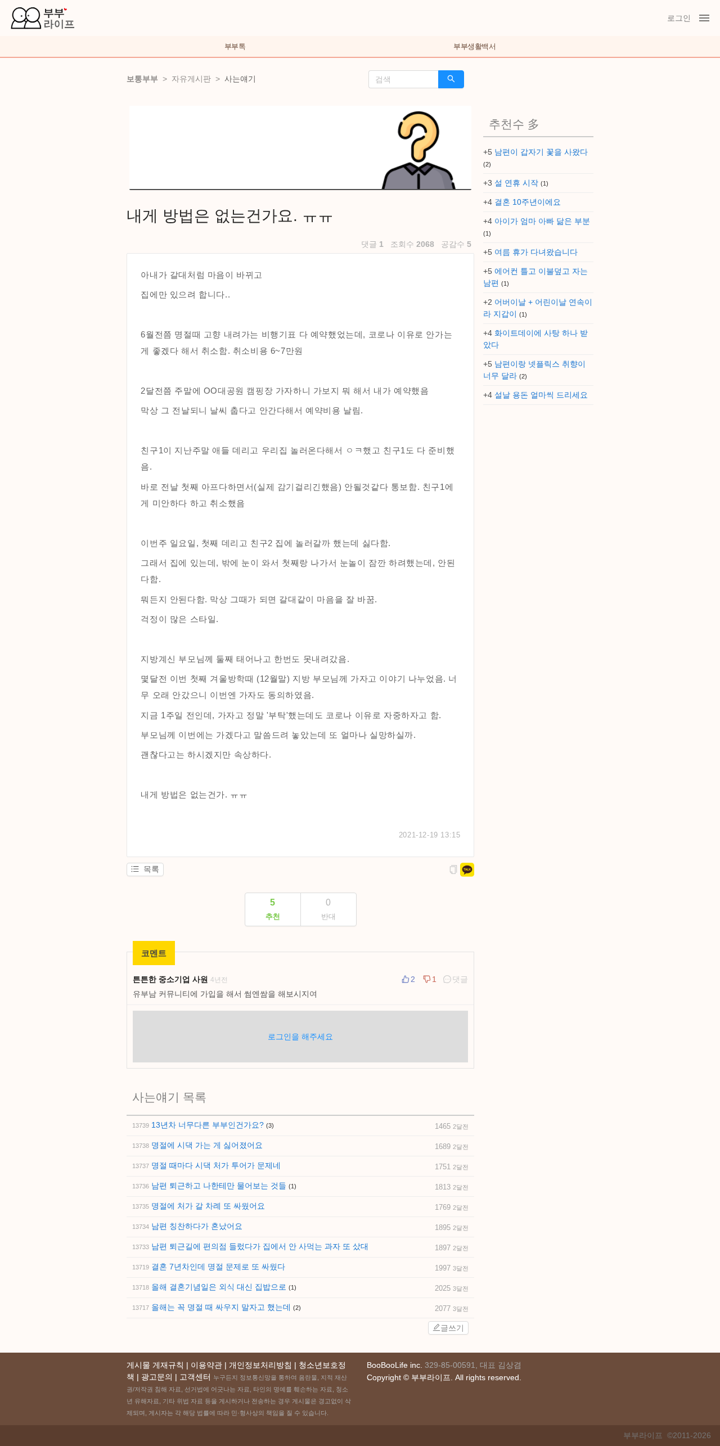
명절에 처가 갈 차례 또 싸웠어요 (208, 1205)
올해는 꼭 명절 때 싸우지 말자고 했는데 (222, 1307)
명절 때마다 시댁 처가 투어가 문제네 (216, 1165)
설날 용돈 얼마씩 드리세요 (541, 394)
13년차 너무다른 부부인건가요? (208, 1124)
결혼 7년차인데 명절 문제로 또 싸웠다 (218, 1266)
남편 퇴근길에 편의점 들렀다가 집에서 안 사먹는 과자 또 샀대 (259, 1246)
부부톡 (235, 47)
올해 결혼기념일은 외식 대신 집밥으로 (220, 1286)
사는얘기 (240, 78)
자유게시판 (191, 78)
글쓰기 (452, 1327)
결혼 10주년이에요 (527, 201)
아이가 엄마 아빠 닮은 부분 (542, 221)
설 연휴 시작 (517, 182)
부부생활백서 (474, 47)
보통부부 (142, 78)
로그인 (679, 17)
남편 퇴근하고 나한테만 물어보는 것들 (220, 1185)
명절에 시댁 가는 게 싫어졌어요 (207, 1145)
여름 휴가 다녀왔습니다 (536, 251)
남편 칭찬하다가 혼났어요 (196, 1226)
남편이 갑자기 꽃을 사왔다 (541, 151)
